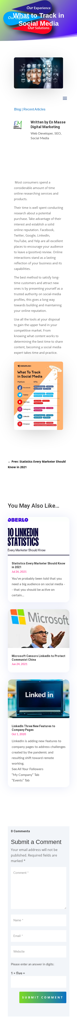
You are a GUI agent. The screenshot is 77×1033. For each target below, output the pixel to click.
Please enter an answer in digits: (32, 964)
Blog (17, 109)
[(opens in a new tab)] (39, 628)
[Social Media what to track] (38, 429)
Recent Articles (34, 109)
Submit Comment (42, 997)
